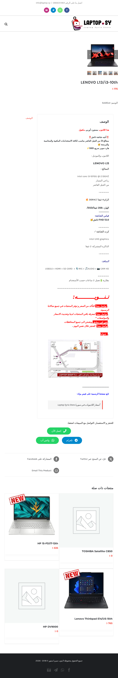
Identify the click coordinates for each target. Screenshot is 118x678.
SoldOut (106, 102)
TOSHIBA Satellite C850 (97, 551)
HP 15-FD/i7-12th (47, 543)
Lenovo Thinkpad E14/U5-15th (93, 618)
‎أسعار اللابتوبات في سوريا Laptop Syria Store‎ (79, 404)
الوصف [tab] (29, 118)
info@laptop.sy (43, 3)
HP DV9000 (50, 626)
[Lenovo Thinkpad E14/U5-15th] (86, 592)
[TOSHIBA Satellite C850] (86, 521)
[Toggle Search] (6, 24)
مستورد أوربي (92, 129)
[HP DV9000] (32, 596)
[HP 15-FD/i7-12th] (32, 517)
